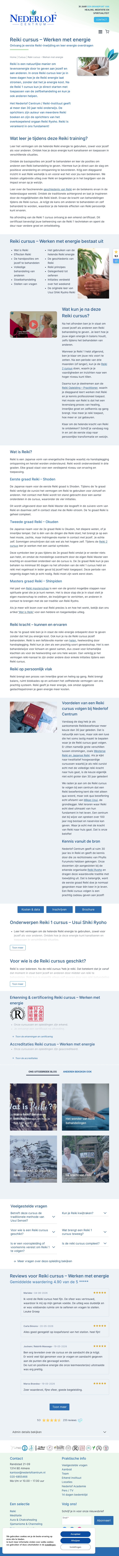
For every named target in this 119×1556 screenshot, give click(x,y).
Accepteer (75, 1534)
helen (72, 640)
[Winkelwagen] (107, 31)
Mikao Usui (91, 800)
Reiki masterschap (37, 588)
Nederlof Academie (74, 1486)
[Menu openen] (100, 32)
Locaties (67, 1481)
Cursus (22, 57)
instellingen (50, 1544)
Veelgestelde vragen (74, 1465)
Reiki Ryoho (95, 869)
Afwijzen (75, 1540)
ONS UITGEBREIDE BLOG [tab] (43, 1071)
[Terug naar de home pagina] (33, 17)
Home (13, 57)
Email (66, 1517)
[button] (33, 324)
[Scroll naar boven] (113, 1553)
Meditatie (16, 1515)
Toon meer (59, 1407)
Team (65, 1473)
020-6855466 (19, 1476)
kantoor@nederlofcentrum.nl (27, 1472)
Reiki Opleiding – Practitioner (79, 387)
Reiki (13, 1511)
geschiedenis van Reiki (58, 189)
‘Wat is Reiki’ (26, 612)
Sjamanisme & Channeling (26, 1523)
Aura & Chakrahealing (23, 1519)
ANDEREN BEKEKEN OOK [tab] (77, 1071)
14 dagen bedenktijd (75, 1494)
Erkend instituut (71, 1477)
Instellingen (75, 1547)
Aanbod (67, 1469)
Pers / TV (67, 1490)
